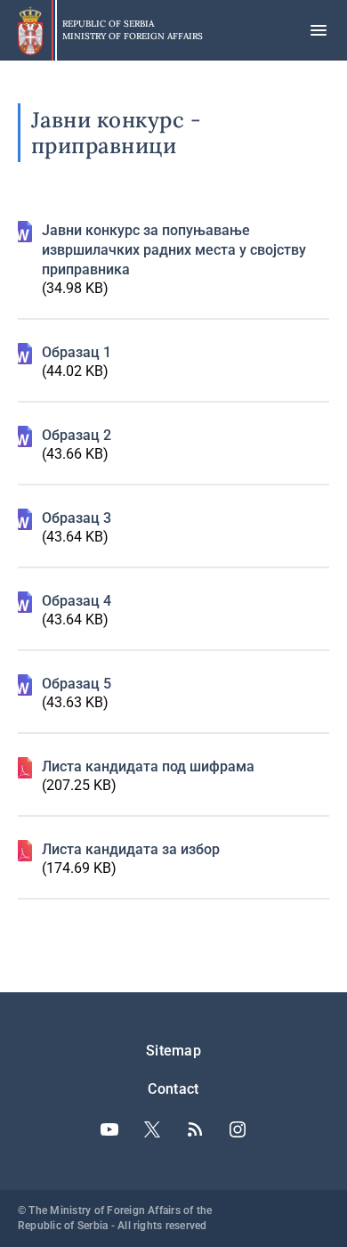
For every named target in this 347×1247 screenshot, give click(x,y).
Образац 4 (76, 600)
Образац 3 (76, 517)
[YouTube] (109, 1129)
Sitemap (173, 1050)
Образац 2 (76, 435)
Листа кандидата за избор (131, 849)
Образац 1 (76, 352)
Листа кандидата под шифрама (148, 766)
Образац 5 (76, 683)
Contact (173, 1088)
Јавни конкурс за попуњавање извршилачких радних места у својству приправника (174, 250)
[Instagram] (237, 1129)
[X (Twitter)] (152, 1129)
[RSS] (195, 1129)
